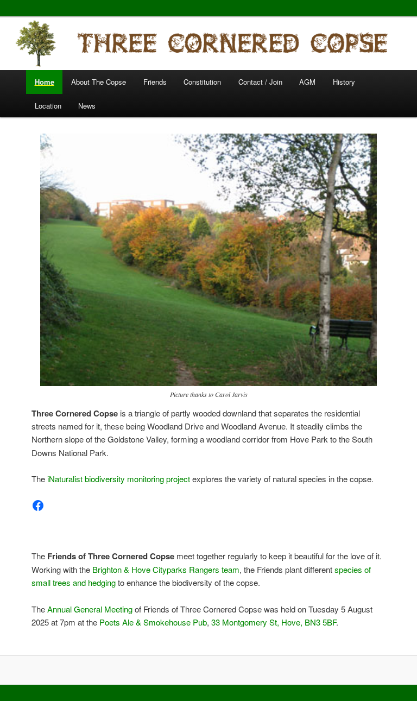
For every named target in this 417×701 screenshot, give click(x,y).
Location (48, 105)
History (344, 82)
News (87, 105)
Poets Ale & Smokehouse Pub (153, 622)
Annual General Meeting (89, 609)
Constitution (202, 82)
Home (44, 82)
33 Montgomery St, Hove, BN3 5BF (273, 622)
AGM (307, 82)
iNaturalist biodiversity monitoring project (118, 478)
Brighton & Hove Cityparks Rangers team (165, 569)
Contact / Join (260, 82)
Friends (155, 82)
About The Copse (98, 82)
